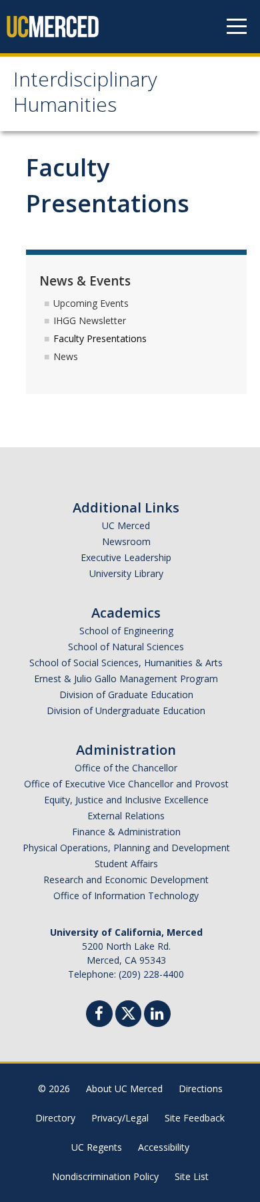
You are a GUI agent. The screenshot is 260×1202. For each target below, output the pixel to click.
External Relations (126, 815)
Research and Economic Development (126, 879)
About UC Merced (124, 1088)
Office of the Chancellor (126, 767)
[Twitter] (128, 1012)
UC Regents (96, 1147)
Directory (55, 1117)
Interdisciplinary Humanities (85, 94)
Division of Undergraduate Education (126, 710)
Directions (201, 1088)
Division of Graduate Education (126, 694)
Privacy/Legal (120, 1117)
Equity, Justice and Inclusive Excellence (126, 799)
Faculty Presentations (100, 338)
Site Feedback (195, 1117)
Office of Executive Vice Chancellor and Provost (126, 783)
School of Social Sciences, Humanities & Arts (126, 662)
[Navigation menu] (237, 26)
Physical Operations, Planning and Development (126, 847)
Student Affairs (126, 863)
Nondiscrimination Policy (105, 1176)
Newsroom (126, 541)
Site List (192, 1176)
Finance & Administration (126, 831)
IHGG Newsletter (89, 320)
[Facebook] (99, 1015)
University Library (126, 573)
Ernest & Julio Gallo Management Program (126, 678)
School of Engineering (126, 630)
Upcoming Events (91, 303)
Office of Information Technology (126, 895)
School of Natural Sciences (126, 646)
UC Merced (126, 525)
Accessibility (163, 1147)
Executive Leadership (126, 557)
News (65, 356)
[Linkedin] (157, 1015)
